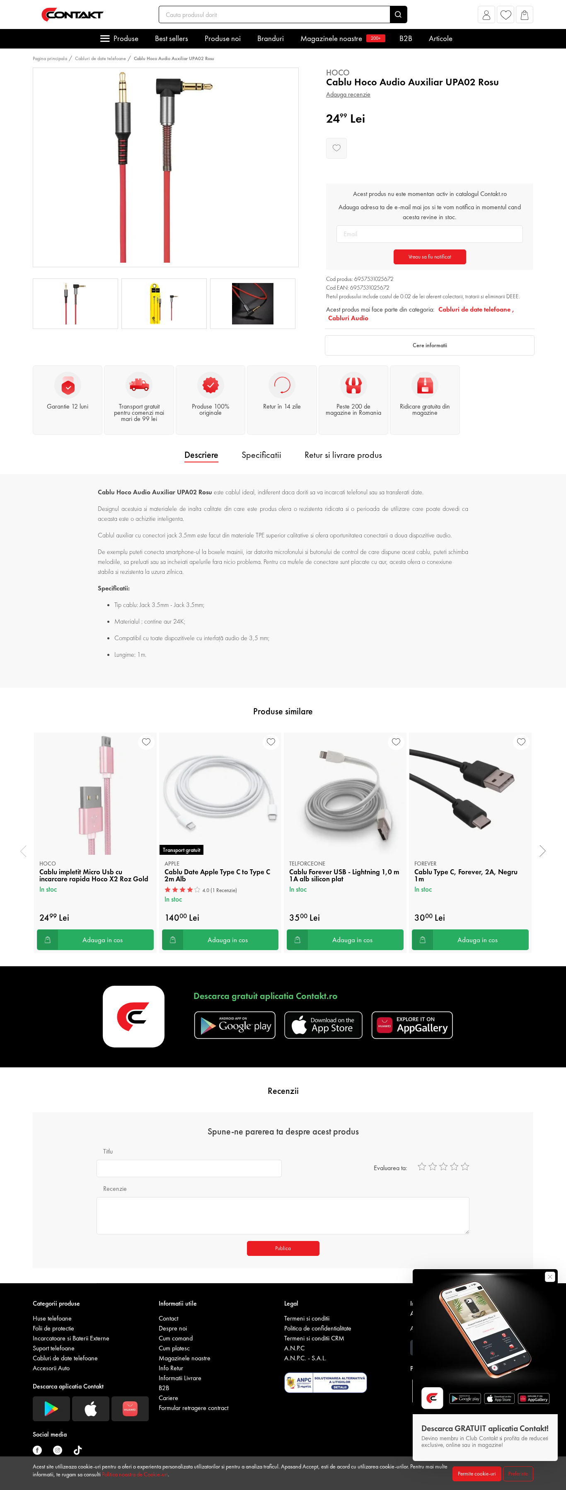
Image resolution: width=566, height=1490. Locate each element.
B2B (405, 38)
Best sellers (171, 38)
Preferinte (518, 1473)
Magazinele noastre (340, 38)
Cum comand (176, 1338)
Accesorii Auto (51, 1368)
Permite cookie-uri (477, 1473)
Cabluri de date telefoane (100, 58)
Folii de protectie (53, 1328)
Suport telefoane (54, 1348)
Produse (126, 38)
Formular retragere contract (193, 1407)
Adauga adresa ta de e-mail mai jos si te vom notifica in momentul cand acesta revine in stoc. (430, 212)
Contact (168, 1318)
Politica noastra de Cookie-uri (135, 1474)
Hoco (338, 72)
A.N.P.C (294, 1348)
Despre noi (173, 1328)
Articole (440, 38)
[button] (487, 16)
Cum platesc (174, 1348)
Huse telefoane (52, 1318)
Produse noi (223, 38)
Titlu (108, 1151)
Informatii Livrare (180, 1378)
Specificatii (261, 455)
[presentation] (23, 851)
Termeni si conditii (306, 1318)
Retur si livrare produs (343, 455)
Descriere (201, 455)
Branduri (270, 38)
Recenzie (115, 1188)
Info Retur (171, 1368)
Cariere (168, 1397)
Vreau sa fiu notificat (430, 256)
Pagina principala (50, 58)
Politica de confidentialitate (317, 1328)
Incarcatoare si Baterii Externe (71, 1338)
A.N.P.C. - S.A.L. (305, 1358)
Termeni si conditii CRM (314, 1338)
